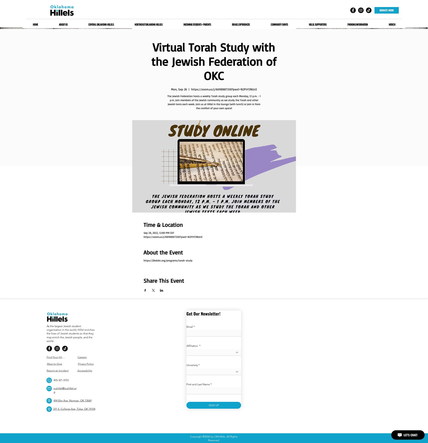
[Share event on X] (153, 290)
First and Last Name (199, 384)
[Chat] (49, 380)
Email (190, 326)
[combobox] (213, 352)
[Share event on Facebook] (145, 290)
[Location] (49, 401)
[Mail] (49, 388)
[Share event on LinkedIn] (161, 290)
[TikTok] (65, 348)
